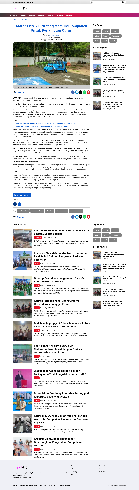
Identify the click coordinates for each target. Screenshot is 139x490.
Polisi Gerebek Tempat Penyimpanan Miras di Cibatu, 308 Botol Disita (113, 55)
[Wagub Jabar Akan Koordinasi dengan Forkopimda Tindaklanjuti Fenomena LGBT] (22, 378)
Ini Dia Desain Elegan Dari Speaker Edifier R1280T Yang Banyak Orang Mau (46, 123)
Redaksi (16, 485)
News (37, 263)
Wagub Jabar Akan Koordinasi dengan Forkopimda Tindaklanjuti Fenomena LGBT (60, 372)
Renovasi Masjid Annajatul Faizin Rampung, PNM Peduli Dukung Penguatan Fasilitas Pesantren (114, 67)
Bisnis (15, 15)
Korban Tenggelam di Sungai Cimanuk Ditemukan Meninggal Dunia (114, 92)
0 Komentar (19, 92)
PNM (97, 41)
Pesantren (116, 36)
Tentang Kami (58, 485)
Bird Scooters (37, 211)
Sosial (113, 41)
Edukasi (41, 15)
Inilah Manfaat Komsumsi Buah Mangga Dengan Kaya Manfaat (42, 126)
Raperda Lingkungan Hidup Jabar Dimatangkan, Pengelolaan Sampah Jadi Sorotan (58, 442)
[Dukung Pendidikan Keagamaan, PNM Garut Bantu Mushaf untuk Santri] (97, 81)
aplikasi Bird (23, 211)
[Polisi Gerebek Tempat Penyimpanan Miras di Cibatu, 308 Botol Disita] (97, 56)
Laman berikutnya (21, 195)
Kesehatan (50, 15)
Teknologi (31, 15)
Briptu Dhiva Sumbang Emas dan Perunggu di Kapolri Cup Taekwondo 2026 (61, 394)
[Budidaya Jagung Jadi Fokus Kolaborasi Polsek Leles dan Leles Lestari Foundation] (97, 105)
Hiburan (23, 15)
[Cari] (123, 2)
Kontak (68, 485)
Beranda (16, 20)
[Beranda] (11, 15)
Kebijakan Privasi (45, 485)
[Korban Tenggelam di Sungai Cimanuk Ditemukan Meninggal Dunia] (97, 93)
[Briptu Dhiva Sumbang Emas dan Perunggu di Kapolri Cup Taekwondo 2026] (22, 401)
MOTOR (49, 211)
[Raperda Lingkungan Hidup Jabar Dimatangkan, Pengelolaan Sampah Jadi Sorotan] (22, 446)
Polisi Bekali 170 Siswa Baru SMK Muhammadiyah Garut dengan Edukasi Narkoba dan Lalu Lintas (58, 349)
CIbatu (97, 31)
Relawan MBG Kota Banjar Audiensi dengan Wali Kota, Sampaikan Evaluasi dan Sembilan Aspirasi (61, 419)
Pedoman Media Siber (28, 485)
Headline (38, 238)
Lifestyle (69, 15)
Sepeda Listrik (76, 211)
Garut (106, 31)
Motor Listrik (62, 211)
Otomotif (60, 15)
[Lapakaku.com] (21, 8)
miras (97, 36)
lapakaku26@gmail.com (22, 477)
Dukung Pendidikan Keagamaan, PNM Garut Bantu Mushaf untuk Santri (114, 80)
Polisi (105, 41)
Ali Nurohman (54, 35)
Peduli (105, 36)
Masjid (115, 31)
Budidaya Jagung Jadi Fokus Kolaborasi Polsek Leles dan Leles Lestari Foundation (112, 104)
